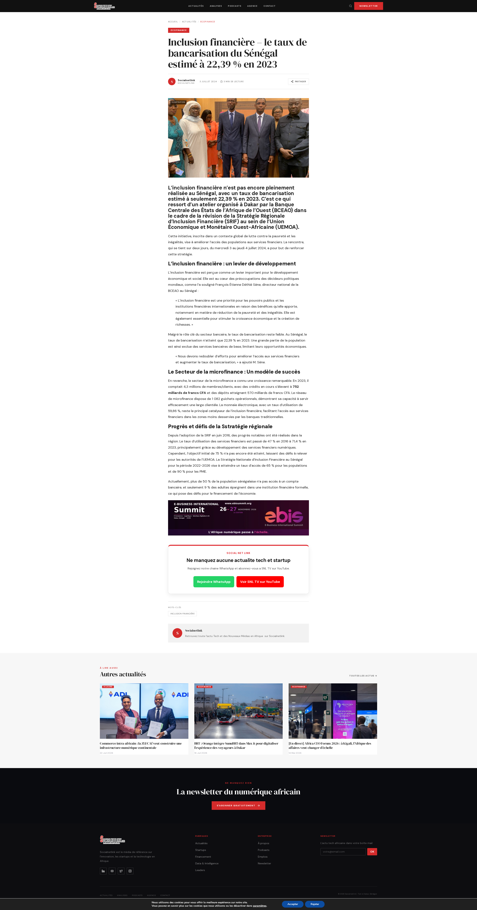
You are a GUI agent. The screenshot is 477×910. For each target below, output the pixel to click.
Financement (203, 856)
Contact (269, 6)
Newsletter (368, 5)
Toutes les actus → (363, 675)
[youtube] (112, 871)
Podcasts (234, 6)
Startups (200, 850)
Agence (252, 6)
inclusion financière (182, 613)
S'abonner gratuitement (236, 805)
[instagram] (130, 871)
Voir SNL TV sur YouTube (260, 581)
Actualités (196, 6)
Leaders (200, 870)
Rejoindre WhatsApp (213, 581)
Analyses (216, 6)
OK (372, 851)
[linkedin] (103, 871)
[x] (121, 871)
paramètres (259, 906)
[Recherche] (350, 5)
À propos (263, 843)
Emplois (263, 856)
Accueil (173, 21)
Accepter (293, 904)
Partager (300, 81)
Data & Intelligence (207, 863)
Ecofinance (207, 21)
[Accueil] (104, 6)
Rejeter (315, 904)
